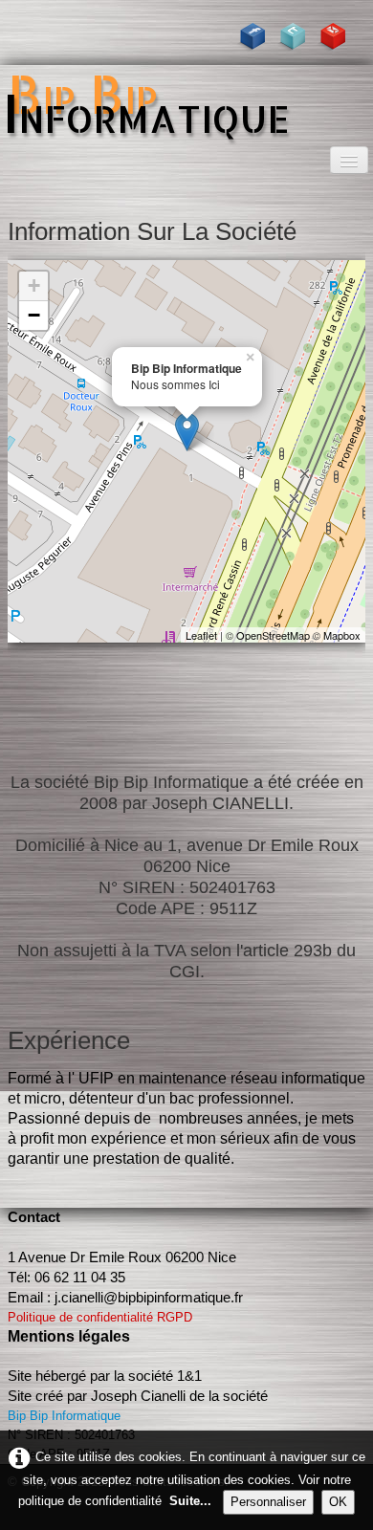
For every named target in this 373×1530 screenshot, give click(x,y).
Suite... (190, 1501)
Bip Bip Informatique (64, 1416)
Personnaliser (268, 1502)
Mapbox (342, 635)
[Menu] (349, 160)
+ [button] (34, 285)
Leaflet (201, 635)
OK (338, 1502)
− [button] (34, 315)
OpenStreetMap (273, 635)
